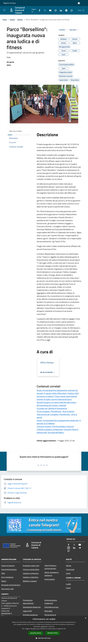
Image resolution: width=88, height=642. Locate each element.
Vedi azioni (73, 30)
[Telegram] (65, 10)
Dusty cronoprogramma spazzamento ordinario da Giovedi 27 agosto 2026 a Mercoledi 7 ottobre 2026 (58, 392)
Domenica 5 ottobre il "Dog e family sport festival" (57, 396)
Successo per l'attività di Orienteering (52, 408)
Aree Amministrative (9, 569)
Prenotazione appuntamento (28, 601)
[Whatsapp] (71, 10)
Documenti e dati (7, 589)
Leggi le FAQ (27, 611)
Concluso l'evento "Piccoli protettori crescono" (55, 426)
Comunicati (70, 569)
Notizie (20, 19)
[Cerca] (83, 10)
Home (5, 19)
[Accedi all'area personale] (79, 3)
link (65, 629)
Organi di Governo (7, 565)
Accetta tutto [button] (35, 633)
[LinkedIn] (60, 10)
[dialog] (44, 629)
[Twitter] (44, 10)
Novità (12, 19)
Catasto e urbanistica (30, 577)
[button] (44, 638)
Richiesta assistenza (30, 615)
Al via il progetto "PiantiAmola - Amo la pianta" (56, 411)
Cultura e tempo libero (31, 569)
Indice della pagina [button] (15, 131)
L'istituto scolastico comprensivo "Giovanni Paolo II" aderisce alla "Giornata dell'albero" (58, 431)
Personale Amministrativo (10, 585)
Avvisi (68, 573)
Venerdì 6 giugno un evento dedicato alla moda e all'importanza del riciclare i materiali (56, 404)
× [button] (85, 618)
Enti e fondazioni (7, 577)
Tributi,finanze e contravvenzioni (50, 567)
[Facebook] (38, 10)
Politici (3, 581)
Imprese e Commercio (31, 573)
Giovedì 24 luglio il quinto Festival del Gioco (54, 399)
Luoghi (68, 584)
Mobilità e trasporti (30, 581)
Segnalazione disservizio (32, 607)
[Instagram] (55, 10)
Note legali (48, 611)
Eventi (68, 588)
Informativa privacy (51, 607)
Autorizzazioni (49, 579)
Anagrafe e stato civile (31, 565)
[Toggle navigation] (4, 10)
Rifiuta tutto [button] (53, 633)
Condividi (62, 30)
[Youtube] (49, 10)
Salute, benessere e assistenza (51, 574)
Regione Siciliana (9, 3)
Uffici (3, 573)
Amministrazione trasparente (50, 601)
